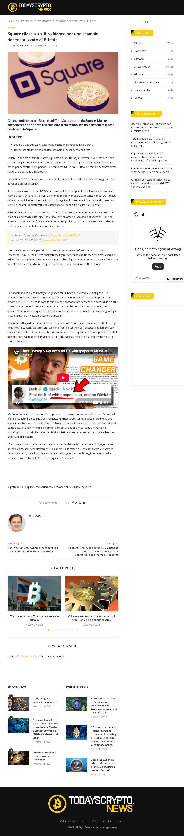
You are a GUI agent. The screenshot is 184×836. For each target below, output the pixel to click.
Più (135, 21)
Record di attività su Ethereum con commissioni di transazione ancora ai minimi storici (151, 127)
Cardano (153, 59)
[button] (12, 603)
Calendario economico (92, 21)
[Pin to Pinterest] (80, 502)
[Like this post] (69, 502)
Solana (153, 98)
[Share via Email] (84, 502)
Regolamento (153, 90)
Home (18, 21)
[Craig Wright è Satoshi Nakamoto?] (18, 704)
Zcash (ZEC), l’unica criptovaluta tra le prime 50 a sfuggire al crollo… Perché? (103, 765)
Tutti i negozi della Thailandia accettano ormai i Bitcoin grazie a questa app (150, 142)
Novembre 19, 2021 (55, 240)
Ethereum (68, 21)
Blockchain (153, 51)
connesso (27, 656)
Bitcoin (53, 21)
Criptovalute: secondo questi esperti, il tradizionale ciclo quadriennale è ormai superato (149, 157)
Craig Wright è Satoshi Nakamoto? (44, 700)
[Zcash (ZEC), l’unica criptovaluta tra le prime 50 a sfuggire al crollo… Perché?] (76, 765)
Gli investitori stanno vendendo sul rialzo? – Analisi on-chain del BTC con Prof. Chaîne (151, 183)
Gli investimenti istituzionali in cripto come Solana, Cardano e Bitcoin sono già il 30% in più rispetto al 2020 (46, 729)
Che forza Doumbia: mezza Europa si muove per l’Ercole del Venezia (151, 170)
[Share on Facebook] (73, 502)
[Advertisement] (73, 277)
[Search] (174, 21)
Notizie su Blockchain (153, 82)
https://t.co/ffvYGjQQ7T (65, 235)
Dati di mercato (119, 21)
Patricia (24, 45)
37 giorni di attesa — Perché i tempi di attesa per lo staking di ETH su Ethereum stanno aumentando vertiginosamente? (103, 736)
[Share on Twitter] (76, 502)
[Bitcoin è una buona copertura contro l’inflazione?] (18, 758)
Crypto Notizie (34, 21)
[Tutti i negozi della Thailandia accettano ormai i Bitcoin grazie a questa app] (34, 593)
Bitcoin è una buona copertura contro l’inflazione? (44, 756)
